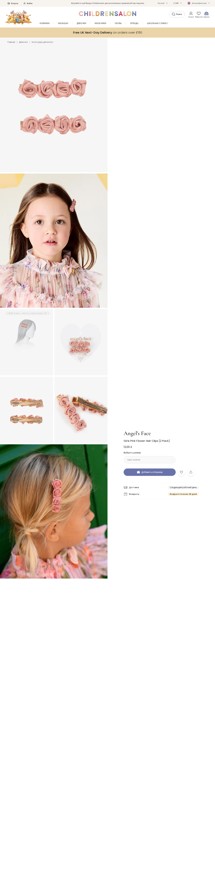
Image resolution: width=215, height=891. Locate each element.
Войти (29, 3)
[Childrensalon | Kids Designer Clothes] (18, 17)
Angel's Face (137, 433)
